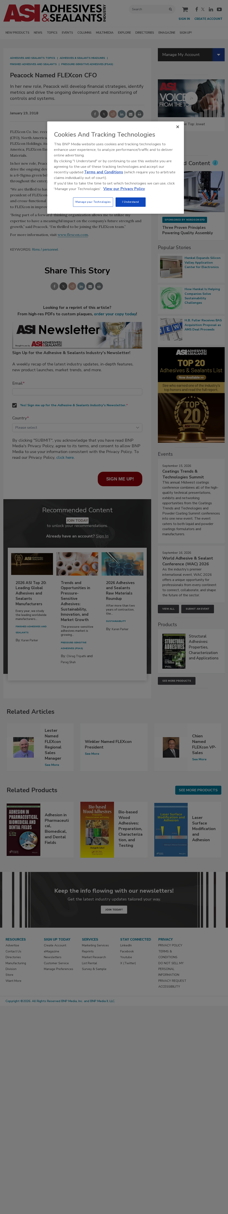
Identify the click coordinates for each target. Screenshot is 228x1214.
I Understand (130, 202)
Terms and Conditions (103, 172)
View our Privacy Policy (124, 188)
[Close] (178, 127)
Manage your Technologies (93, 202)
